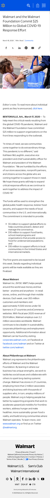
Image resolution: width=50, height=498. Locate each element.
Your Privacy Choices (36, 459)
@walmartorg (10, 427)
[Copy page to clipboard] (39, 48)
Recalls (20, 459)
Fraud (32, 452)
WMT (17, 484)
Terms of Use (11, 459)
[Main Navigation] (45, 5)
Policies (39, 457)
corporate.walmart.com (14, 339)
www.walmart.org (11, 423)
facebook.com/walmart (15, 343)
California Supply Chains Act (18, 457)
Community (29, 40)
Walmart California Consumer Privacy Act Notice (25, 454)
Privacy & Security (22, 452)
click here (37, 108)
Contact (32, 457)
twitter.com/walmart (13, 347)
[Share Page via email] (32, 48)
